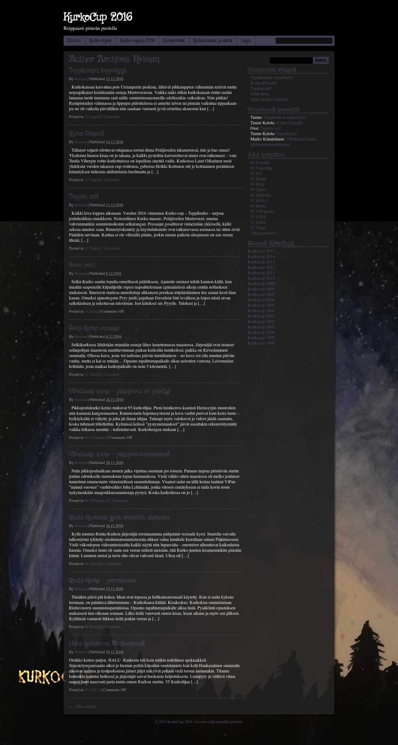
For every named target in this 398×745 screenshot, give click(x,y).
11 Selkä (91, 311)
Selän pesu (82, 265)
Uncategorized (262, 233)
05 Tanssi (258, 189)
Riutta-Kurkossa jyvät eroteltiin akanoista (119, 518)
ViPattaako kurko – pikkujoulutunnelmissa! (119, 454)
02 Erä (256, 173)
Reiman (146, 59)
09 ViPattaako (95, 437)
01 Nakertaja (261, 168)
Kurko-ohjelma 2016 (137, 41)
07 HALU (92, 689)
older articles (82, 706)
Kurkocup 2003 (261, 316)
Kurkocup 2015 (261, 251)
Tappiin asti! (84, 197)
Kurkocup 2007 (261, 294)
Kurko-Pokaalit (87, 134)
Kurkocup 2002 (261, 321)
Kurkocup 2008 (261, 289)
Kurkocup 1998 (261, 343)
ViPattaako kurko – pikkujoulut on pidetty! (119, 391)
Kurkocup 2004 (261, 310)
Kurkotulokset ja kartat (213, 41)
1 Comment (110, 116)
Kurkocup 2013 (261, 261)
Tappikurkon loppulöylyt (97, 71)
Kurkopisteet (174, 41)
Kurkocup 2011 (261, 272)
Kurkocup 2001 (261, 326)
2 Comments (111, 248)
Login (246, 41)
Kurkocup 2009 (261, 283)
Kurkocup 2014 (261, 256)
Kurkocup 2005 (261, 305)
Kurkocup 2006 (261, 299)
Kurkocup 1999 (261, 337)
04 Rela (257, 184)
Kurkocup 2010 (261, 278)
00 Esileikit (260, 162)
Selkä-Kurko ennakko (94, 328)
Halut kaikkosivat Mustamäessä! (107, 644)
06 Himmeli (260, 195)
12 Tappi (91, 116)
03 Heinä (258, 178)
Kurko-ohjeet (100, 41)
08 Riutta (91, 563)
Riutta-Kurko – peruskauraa (102, 581)
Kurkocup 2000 (261, 332)
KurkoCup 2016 (98, 17)
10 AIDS (258, 216)
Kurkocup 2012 (261, 267)
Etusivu (74, 41)
